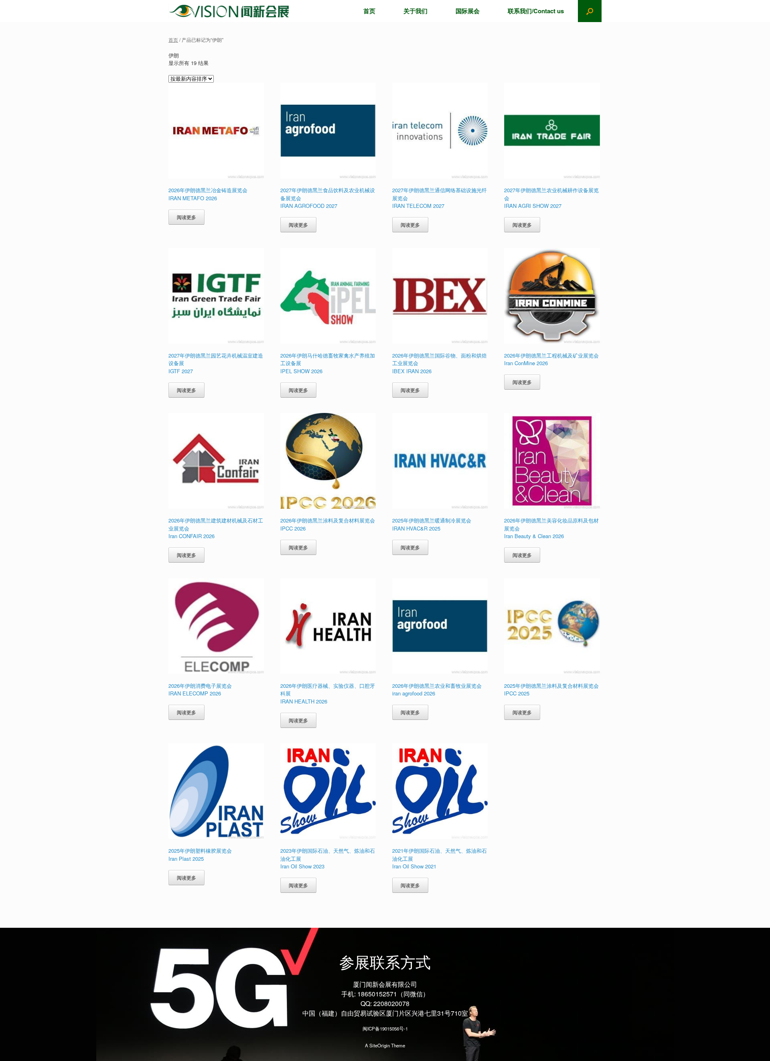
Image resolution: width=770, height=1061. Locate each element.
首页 (369, 10)
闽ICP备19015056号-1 (385, 1028)
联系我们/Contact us (536, 10)
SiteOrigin (379, 1045)
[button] (590, 11)
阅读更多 (186, 217)
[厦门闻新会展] (229, 11)
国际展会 (468, 10)
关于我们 (415, 10)
